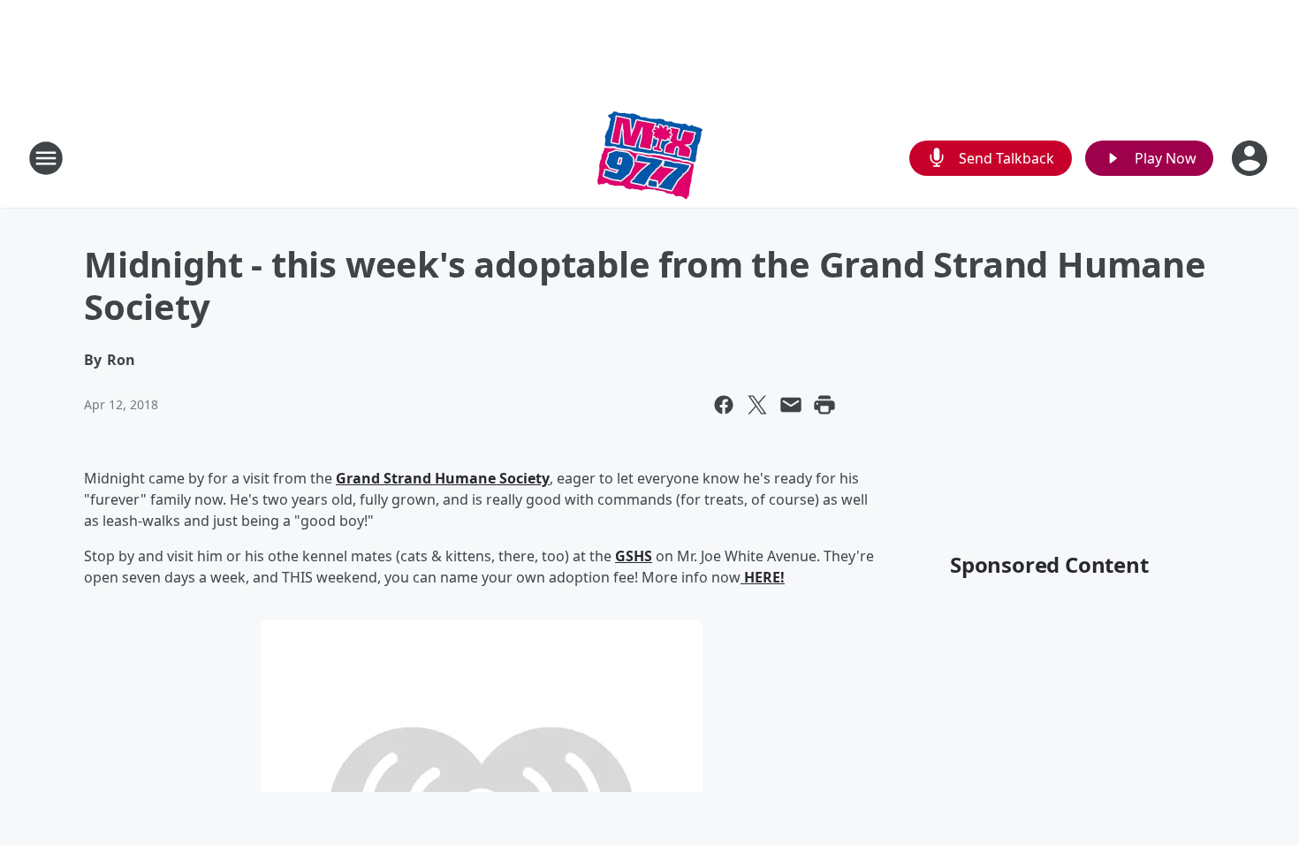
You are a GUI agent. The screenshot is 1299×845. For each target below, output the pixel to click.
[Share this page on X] (757, 404)
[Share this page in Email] (791, 404)
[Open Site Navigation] (46, 158)
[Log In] (1251, 158)
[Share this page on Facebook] (723, 404)
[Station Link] (650, 157)
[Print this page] (824, 404)
